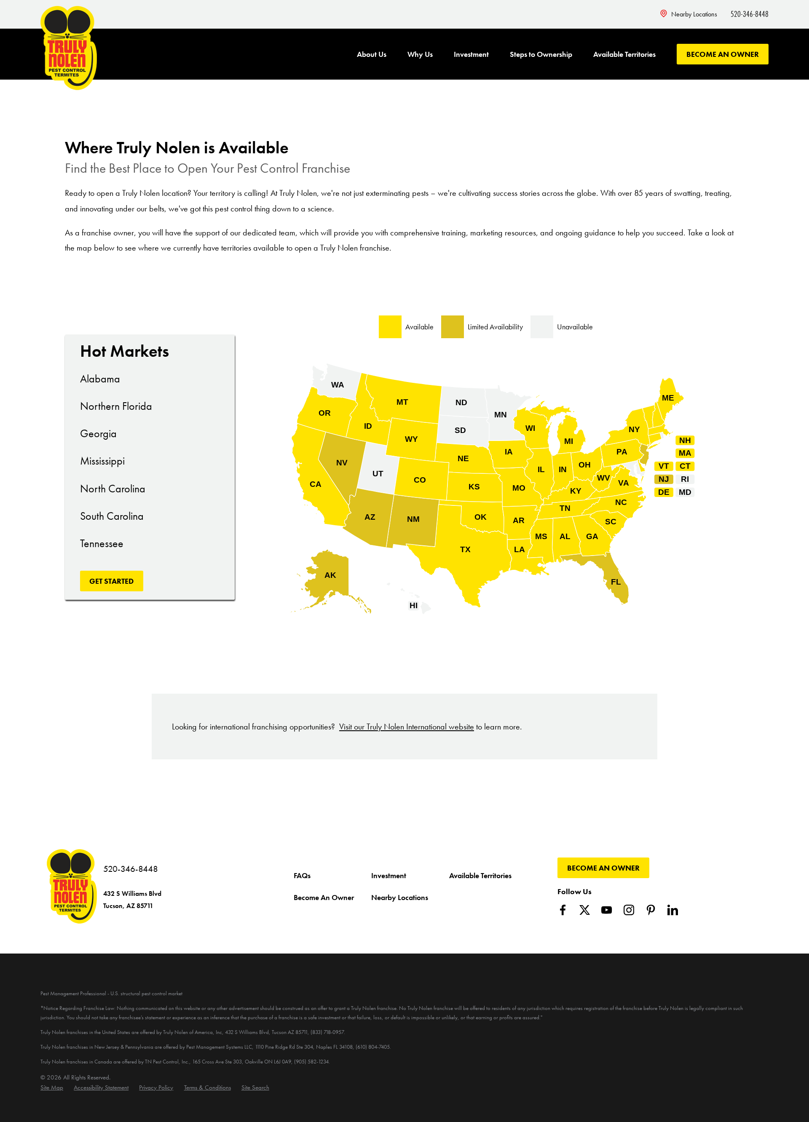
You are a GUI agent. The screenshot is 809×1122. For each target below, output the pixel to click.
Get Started (111, 581)
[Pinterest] (651, 910)
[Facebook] (562, 910)
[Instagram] (629, 910)
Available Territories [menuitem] (624, 54)
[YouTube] (606, 910)
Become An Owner (722, 54)
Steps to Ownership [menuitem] (541, 54)
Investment (388, 875)
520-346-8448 (750, 13)
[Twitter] (584, 910)
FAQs (302, 875)
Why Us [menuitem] (420, 54)
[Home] (68, 48)
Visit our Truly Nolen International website (406, 726)
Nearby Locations (694, 14)
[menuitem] (51, 1087)
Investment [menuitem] (471, 54)
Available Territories (480, 875)
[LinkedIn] (672, 910)
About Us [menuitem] (371, 54)
